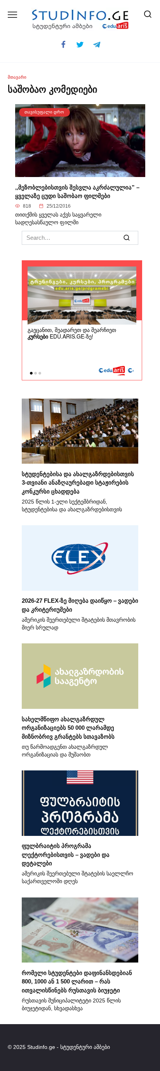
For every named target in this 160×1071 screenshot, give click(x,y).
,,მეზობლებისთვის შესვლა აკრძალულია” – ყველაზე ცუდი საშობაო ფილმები (77, 191)
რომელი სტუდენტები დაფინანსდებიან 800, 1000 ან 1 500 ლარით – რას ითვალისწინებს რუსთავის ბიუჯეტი (77, 981)
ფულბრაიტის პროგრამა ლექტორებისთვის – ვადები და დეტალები (66, 854)
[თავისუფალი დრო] (80, 172)
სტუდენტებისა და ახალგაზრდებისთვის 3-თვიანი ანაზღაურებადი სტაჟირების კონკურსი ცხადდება (78, 482)
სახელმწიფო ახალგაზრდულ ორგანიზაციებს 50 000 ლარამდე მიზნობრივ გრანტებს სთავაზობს (68, 727)
